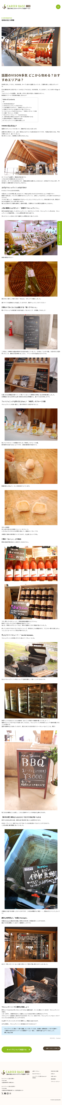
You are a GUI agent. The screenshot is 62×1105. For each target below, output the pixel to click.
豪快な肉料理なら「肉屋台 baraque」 (13, 118)
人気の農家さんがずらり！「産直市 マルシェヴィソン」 (18, 107)
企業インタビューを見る (52, 1048)
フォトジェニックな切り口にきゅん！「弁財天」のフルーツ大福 (20, 111)
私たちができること (37, 1073)
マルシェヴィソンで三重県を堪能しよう (14, 120)
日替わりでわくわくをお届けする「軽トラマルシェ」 (17, 109)
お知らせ (53, 1073)
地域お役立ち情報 (54, 1071)
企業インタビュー (36, 1071)
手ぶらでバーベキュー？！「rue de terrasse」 (16, 115)
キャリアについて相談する (17, 1049)
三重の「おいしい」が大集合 (11, 113)
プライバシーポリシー (55, 1081)
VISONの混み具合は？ (9, 104)
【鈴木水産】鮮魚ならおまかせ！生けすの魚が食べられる (18, 116)
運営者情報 (53, 1079)
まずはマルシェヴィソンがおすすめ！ (13, 105)
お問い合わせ (53, 1076)
